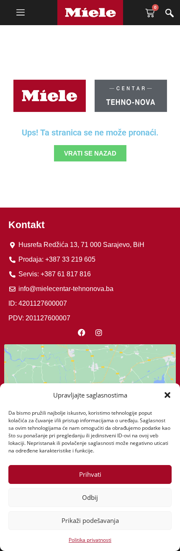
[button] (167, 395)
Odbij (90, 497)
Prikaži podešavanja (90, 520)
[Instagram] (98, 332)
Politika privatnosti (90, 539)
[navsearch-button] (169, 13)
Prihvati (90, 474)
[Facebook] (81, 332)
